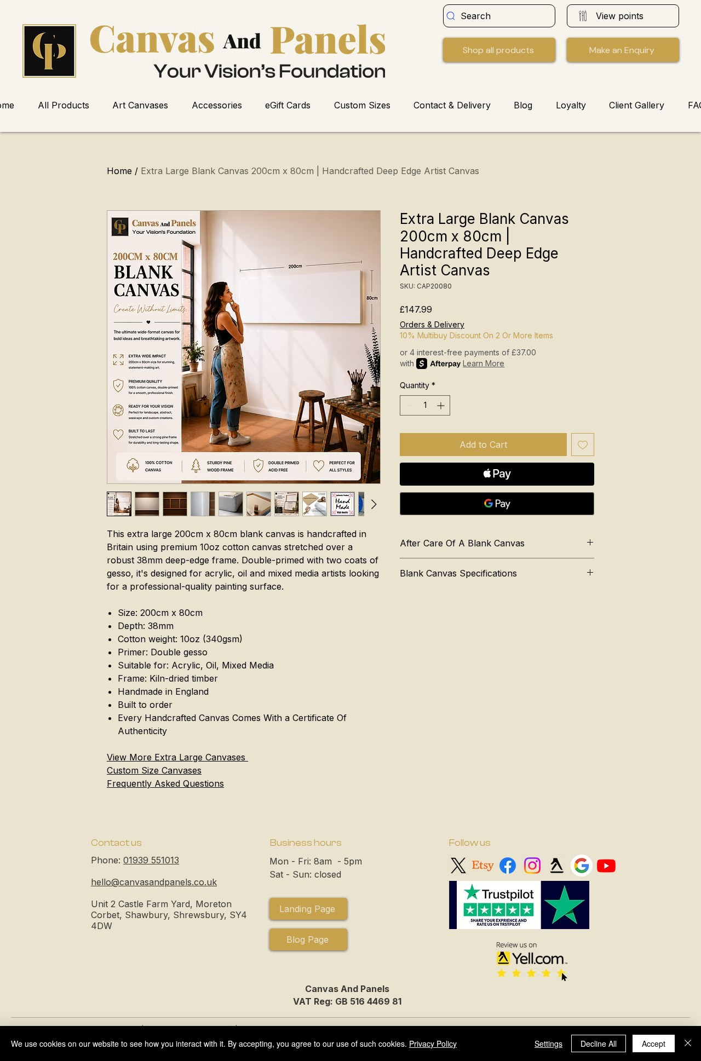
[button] (623, 50)
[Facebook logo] (508, 866)
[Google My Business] (582, 866)
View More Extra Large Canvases (177, 757)
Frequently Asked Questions (165, 783)
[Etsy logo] (483, 866)
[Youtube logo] (606, 866)
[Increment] (442, 405)
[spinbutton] (425, 405)
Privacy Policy (433, 1043)
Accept (653, 1043)
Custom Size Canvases (154, 770)
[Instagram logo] (532, 866)
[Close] (687, 1043)
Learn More (483, 363)
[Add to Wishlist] (582, 444)
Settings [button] (548, 1043)
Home (119, 170)
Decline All (599, 1043)
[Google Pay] (497, 503)
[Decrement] (408, 405)
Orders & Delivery (432, 324)
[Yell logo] (557, 866)
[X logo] (458, 866)
